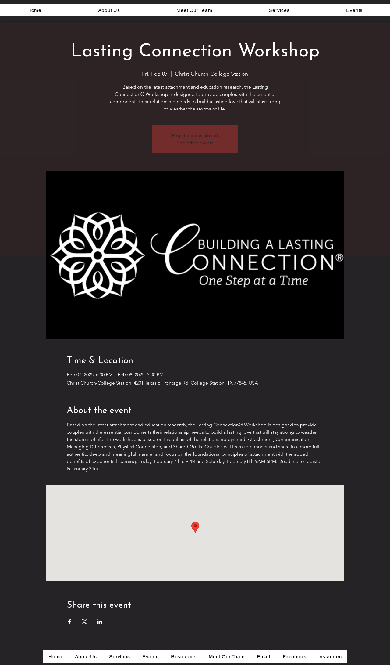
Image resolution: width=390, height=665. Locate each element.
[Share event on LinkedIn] (99, 621)
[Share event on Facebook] (70, 621)
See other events (195, 143)
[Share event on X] (84, 621)
